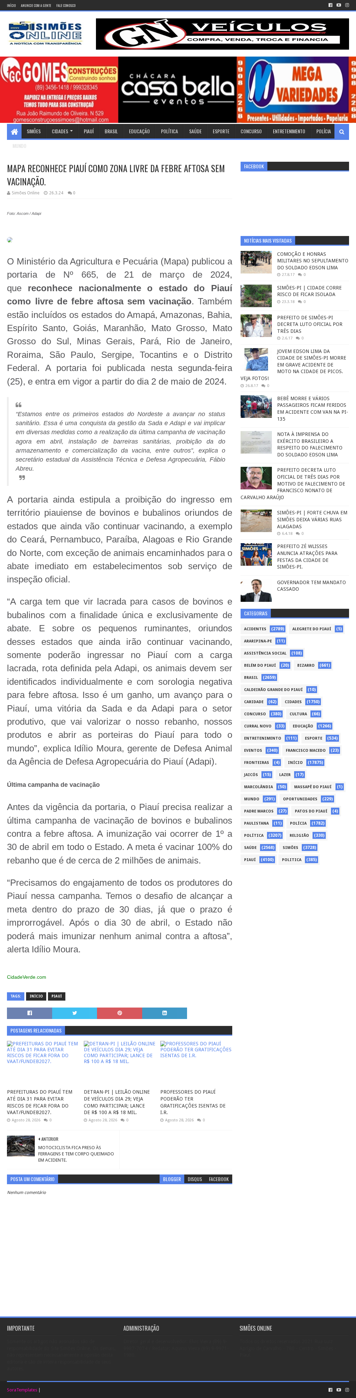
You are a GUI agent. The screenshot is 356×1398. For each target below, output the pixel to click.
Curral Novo (258, 726)
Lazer (285, 775)
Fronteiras (256, 762)
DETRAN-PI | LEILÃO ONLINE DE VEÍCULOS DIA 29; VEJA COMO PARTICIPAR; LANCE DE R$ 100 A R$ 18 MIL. (117, 1102)
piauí (56, 996)
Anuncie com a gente (36, 5)
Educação (139, 131)
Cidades (60, 131)
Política (169, 131)
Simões (34, 131)
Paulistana (256, 823)
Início (11, 5)
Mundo (19, 145)
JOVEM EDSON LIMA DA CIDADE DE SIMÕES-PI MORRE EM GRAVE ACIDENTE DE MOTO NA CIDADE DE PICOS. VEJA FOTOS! (293, 364)
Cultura (298, 714)
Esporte (221, 131)
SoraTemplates (22, 1389)
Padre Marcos (259, 811)
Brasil (111, 131)
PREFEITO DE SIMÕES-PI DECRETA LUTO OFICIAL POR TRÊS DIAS (309, 324)
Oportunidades (300, 799)
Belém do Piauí (260, 665)
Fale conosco (65, 5)
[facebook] (330, 5)
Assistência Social (265, 653)
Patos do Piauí (311, 811)
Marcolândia (258, 787)
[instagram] (346, 5)
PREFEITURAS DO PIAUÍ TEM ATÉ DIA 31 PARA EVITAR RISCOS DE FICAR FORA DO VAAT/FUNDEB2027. (39, 1102)
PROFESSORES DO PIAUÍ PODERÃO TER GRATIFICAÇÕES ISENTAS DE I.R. (193, 1102)
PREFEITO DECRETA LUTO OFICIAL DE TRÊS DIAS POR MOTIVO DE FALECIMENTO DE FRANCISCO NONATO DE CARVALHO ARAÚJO (293, 483)
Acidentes (255, 629)
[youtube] (338, 5)
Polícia (323, 131)
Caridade (254, 702)
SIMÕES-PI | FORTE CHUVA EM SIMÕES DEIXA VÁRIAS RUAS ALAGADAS (312, 519)
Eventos (253, 750)
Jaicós (251, 775)
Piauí (89, 131)
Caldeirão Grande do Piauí (273, 690)
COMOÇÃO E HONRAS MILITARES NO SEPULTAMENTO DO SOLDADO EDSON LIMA (312, 260)
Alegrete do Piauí (311, 629)
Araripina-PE (258, 641)
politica (291, 860)
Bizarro (306, 665)
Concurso (251, 131)
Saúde (195, 131)
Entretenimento (289, 131)
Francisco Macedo (306, 750)
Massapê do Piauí (313, 787)
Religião (299, 835)
